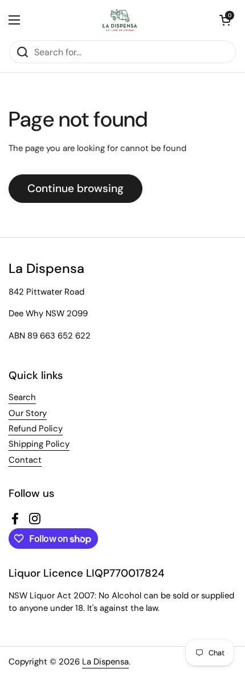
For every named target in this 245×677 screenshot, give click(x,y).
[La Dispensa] (120, 20)
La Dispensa (105, 661)
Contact (25, 460)
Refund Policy (36, 428)
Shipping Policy (39, 444)
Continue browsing (75, 188)
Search (22, 397)
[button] (225, 20)
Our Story (28, 413)
